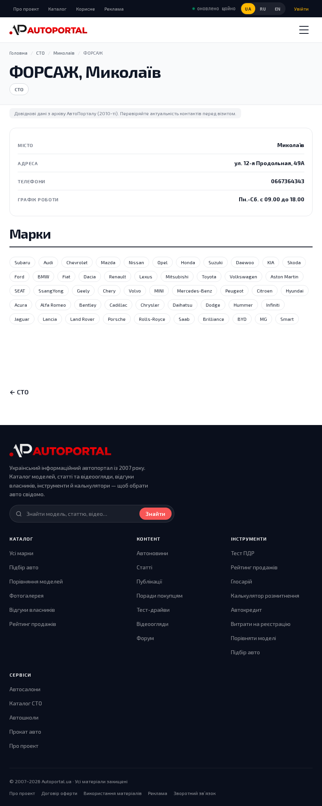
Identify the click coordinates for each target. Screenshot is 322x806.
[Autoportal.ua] (48, 30)
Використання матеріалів (113, 793)
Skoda (294, 262)
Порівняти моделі (253, 638)
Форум (145, 638)
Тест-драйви (153, 609)
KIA (270, 262)
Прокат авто (25, 731)
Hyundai (295, 290)
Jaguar (22, 319)
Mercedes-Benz (194, 290)
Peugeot (234, 290)
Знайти (155, 513)
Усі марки (21, 553)
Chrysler (150, 304)
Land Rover (82, 319)
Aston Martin (284, 276)
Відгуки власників (32, 609)
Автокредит (246, 609)
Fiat (66, 276)
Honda (188, 262)
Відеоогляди (152, 623)
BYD (242, 319)
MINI (159, 290)
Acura (21, 304)
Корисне (85, 8)
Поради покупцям (160, 595)
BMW (43, 276)
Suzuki (216, 262)
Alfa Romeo (53, 304)
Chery (109, 290)
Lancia (50, 319)
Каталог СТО (25, 703)
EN (278, 8)
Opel (162, 262)
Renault (117, 276)
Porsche (117, 319)
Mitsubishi (177, 276)
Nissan (136, 262)
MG (263, 319)
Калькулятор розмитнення (265, 595)
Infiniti (273, 304)
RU (263, 8)
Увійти (301, 8)
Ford (19, 276)
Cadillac (118, 304)
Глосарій (241, 581)
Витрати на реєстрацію (261, 623)
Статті (144, 567)
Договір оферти (59, 793)
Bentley (87, 304)
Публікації (149, 581)
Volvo (135, 290)
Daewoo (245, 262)
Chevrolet (77, 262)
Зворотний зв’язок (195, 793)
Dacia (90, 276)
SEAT (20, 290)
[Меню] (304, 30)
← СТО (19, 392)
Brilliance (213, 319)
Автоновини (152, 553)
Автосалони (24, 689)
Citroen (265, 290)
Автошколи (23, 717)
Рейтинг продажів (32, 623)
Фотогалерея (26, 595)
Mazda (108, 262)
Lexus (145, 276)
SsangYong (51, 290)
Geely (83, 290)
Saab (184, 319)
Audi (48, 262)
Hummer (243, 304)
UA (248, 8)
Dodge (213, 304)
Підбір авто (23, 567)
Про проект (26, 8)
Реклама (114, 8)
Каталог (57, 8)
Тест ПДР (242, 553)
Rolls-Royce (152, 319)
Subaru (22, 262)
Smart (287, 319)
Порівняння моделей (36, 581)
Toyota (209, 276)
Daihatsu (182, 304)
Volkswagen (243, 276)
